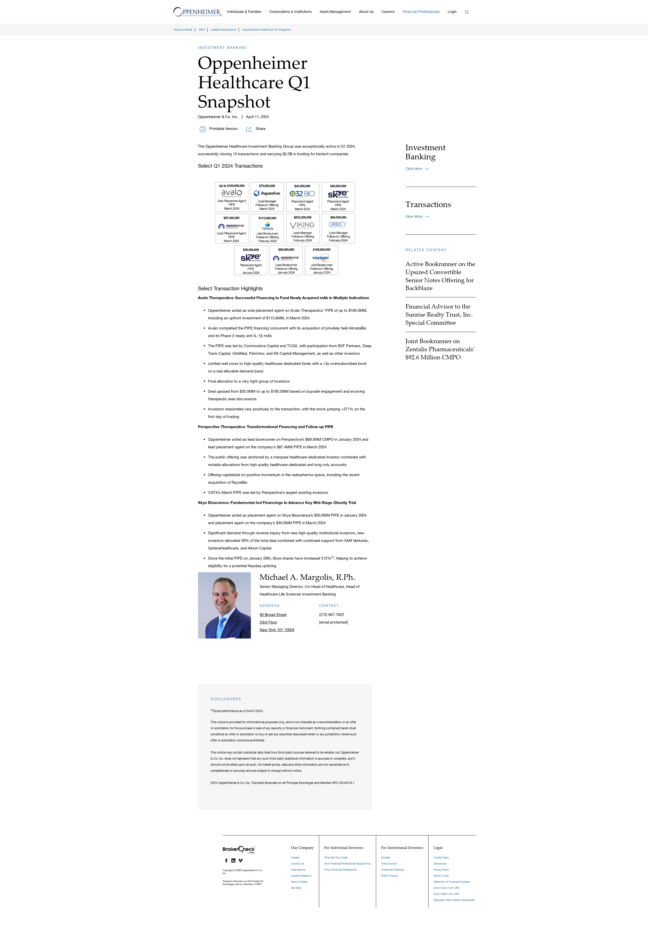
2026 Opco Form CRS (446, 888)
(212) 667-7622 (331, 614)
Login (452, 11)
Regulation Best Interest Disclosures (454, 900)
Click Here (414, 168)
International (298, 869)
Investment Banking (392, 869)
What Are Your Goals (336, 857)
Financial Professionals (421, 11)
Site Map (296, 888)
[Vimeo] (240, 860)
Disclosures (440, 863)
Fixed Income (389, 863)
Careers (388, 11)
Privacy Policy (441, 869)
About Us (366, 11)
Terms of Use (441, 875)
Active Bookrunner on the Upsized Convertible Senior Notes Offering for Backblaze (440, 276)
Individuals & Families (244, 11)
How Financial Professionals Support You (347, 863)
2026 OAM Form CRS (446, 894)
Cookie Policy (441, 857)
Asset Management (335, 11)
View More (414, 216)
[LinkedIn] (233, 860)
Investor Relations (301, 875)
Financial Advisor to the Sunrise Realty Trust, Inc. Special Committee (439, 314)
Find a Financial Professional (340, 869)
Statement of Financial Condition (452, 882)
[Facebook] (226, 860)
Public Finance (389, 875)
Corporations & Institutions (290, 11)
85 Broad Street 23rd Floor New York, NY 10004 (277, 622)
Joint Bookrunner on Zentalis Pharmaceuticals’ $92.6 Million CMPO (440, 349)
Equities (385, 857)
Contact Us (297, 863)
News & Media (299, 882)
